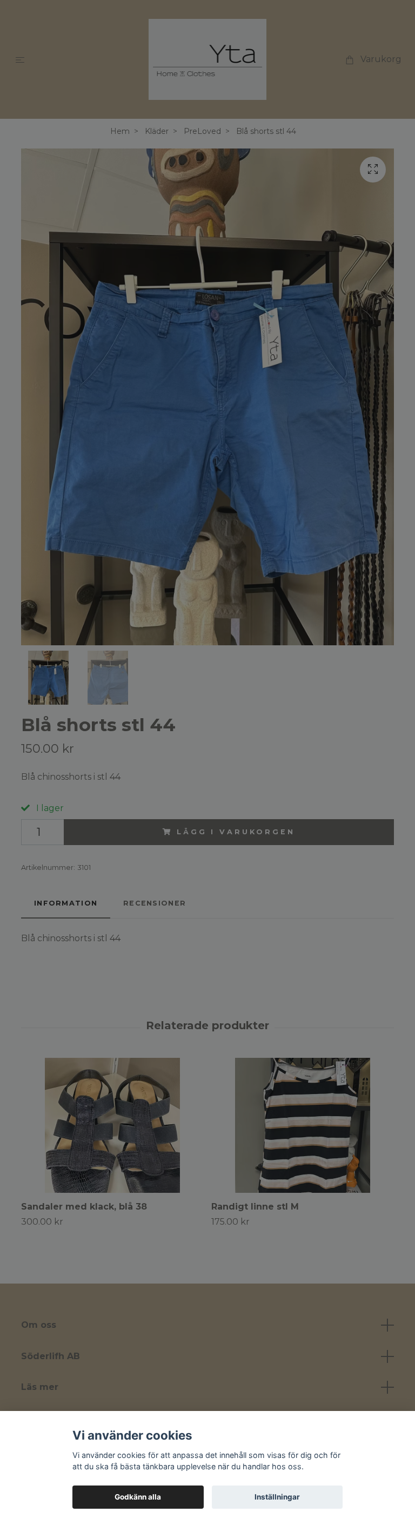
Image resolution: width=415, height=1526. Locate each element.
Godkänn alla (138, 1497)
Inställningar (277, 1497)
